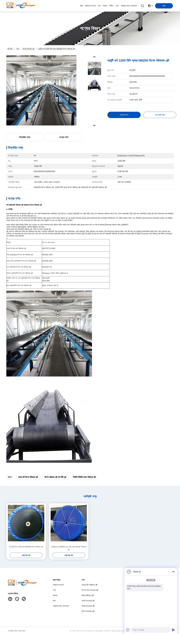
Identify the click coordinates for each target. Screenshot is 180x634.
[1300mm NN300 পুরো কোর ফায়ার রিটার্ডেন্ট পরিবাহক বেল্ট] (69, 524)
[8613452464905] (17, 599)
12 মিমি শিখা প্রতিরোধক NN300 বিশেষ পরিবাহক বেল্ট (26, 547)
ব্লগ (117, 6)
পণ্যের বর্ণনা (63, 137)
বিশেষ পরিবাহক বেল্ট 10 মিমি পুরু (55, 477)
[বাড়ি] (22, 586)
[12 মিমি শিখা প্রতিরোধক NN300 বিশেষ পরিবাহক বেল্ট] (26, 524)
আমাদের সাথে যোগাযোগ (129, 6)
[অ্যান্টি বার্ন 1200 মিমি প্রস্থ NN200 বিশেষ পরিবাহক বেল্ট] (41, 90)
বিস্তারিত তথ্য (24, 137)
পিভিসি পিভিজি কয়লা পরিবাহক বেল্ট (84, 477)
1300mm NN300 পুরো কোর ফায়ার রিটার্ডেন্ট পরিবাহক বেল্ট (68, 548)
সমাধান (105, 6)
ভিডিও (111, 6)
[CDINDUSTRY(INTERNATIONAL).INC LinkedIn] (10, 599)
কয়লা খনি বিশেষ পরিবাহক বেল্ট (28, 477)
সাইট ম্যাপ (22, 631)
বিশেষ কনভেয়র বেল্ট (28, 49)
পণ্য (99, 6)
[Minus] (173, 571)
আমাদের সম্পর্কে (90, 6)
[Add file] (128, 630)
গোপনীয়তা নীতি (12, 631)
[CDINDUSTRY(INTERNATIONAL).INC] (20, 6)
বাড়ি (81, 6)
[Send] (173, 630)
